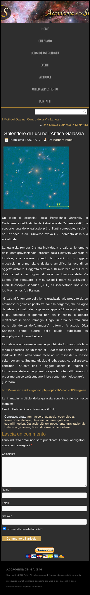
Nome (6, 489)
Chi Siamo (45, 40)
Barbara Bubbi (63, 139)
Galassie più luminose (42, 423)
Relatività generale (17, 427)
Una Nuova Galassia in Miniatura (65, 125)
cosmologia (66, 416)
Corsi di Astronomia (45, 52)
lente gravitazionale (72, 423)
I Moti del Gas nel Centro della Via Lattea (30, 119)
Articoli (45, 76)
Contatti (45, 101)
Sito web (7, 516)
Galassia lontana (44, 420)
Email (6, 503)
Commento (8, 454)
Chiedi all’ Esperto (45, 89)
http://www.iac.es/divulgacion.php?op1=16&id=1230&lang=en (44, 390)
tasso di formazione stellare (51, 427)
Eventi (45, 64)
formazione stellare (17, 420)
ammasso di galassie (41, 416)
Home (45, 28)
